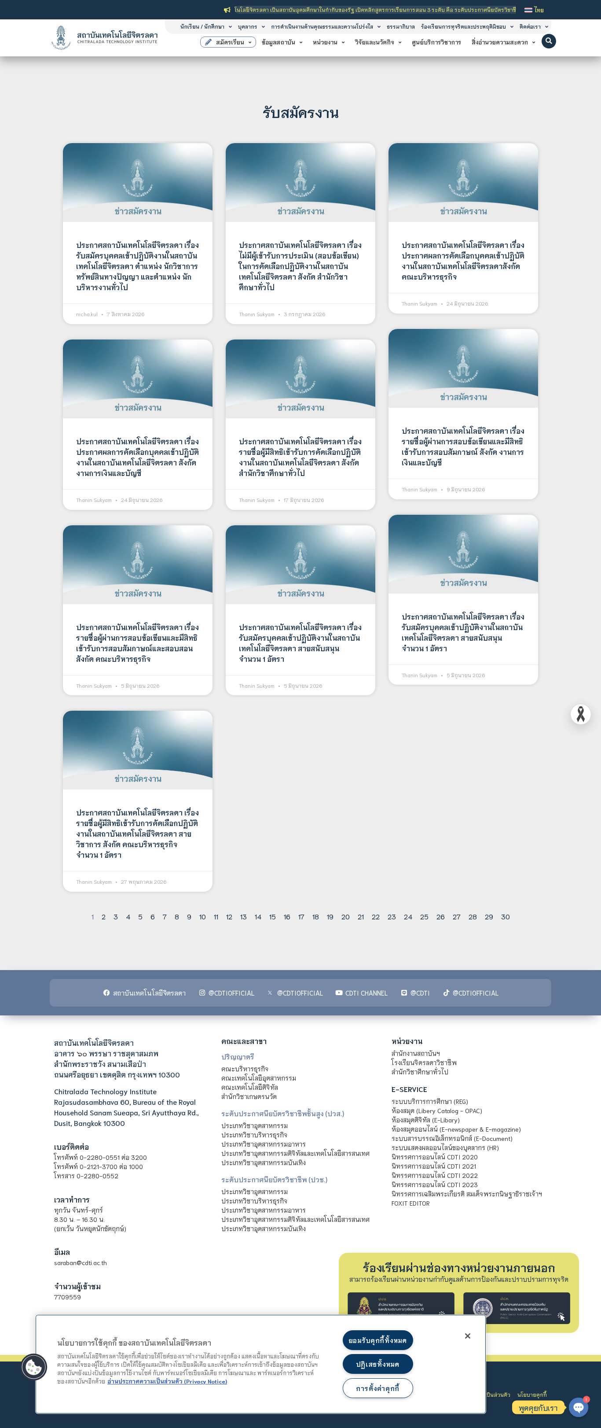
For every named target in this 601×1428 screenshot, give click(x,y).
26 (440, 916)
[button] (549, 41)
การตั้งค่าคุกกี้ (377, 1388)
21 (361, 916)
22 (376, 916)
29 (489, 916)
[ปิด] (467, 1336)
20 (345, 916)
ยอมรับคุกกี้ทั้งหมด (377, 1340)
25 (424, 916)
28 (473, 916)
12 (229, 916)
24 (408, 916)
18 (315, 916)
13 (243, 916)
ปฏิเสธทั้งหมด (377, 1364)
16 (287, 916)
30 (505, 916)
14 (258, 916)
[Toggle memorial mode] (580, 714)
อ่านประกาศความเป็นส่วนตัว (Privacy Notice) (167, 1380)
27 (457, 916)
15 (272, 916)
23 (392, 916)
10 (202, 916)
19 (330, 916)
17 (301, 916)
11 (216, 916)
